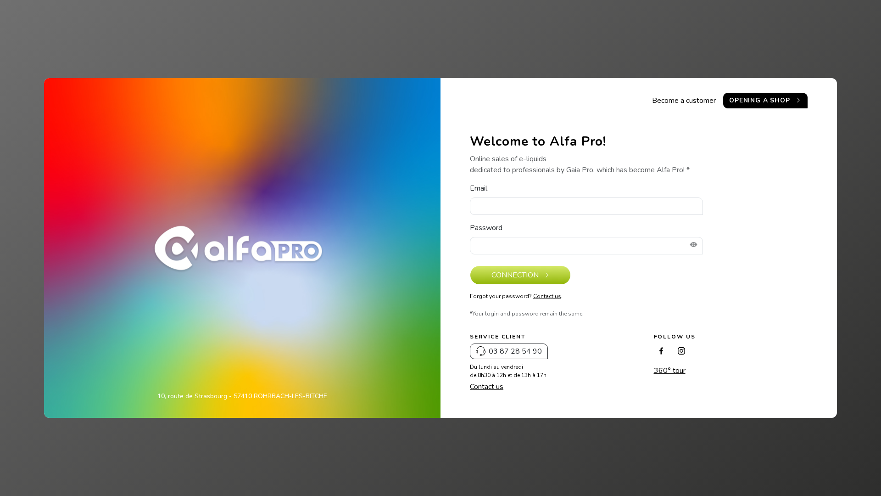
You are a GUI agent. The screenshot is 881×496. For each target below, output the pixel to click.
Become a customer (684, 101)
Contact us (547, 296)
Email (478, 188)
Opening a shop (760, 100)
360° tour (670, 371)
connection (516, 275)
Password (486, 228)
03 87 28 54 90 (515, 351)
